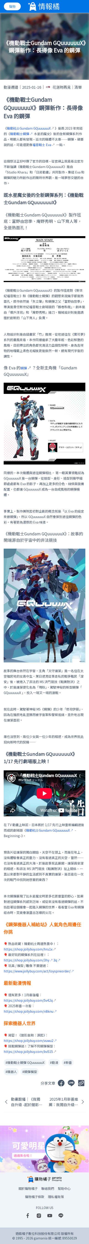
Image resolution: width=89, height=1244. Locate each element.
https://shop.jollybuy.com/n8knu (28, 1011)
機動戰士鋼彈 (19, 133)
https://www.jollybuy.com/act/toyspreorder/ (37, 971)
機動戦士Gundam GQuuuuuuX (48, 830)
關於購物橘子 (28, 1188)
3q (55, 960)
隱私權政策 (56, 1196)
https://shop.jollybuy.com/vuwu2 (28, 1040)
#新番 (68, 1062)
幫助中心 (64, 1188)
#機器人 (11, 1071)
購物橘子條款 (34, 1196)
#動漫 (54, 1062)
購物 (12, 6)
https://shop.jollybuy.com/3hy (26, 960)
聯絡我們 (47, 1188)
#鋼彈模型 (29, 1071)
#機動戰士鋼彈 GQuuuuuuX (24, 1062)
